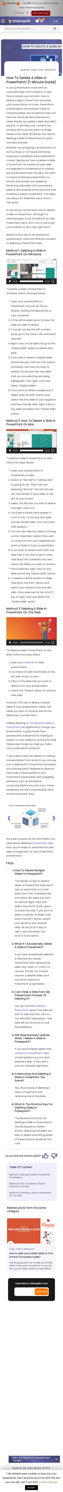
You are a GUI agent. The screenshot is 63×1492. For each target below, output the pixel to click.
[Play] (10, 281)
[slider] (31, 281)
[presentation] (12, 1243)
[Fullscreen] (52, 281)
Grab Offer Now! (41, 13)
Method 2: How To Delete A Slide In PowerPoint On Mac (27, 1185)
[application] (31, 271)
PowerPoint (31, 662)
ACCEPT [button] (31, 1487)
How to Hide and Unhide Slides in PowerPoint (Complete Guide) (31, 1255)
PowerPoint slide (43, 843)
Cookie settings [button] (48, 1482)
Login (56, 20)
